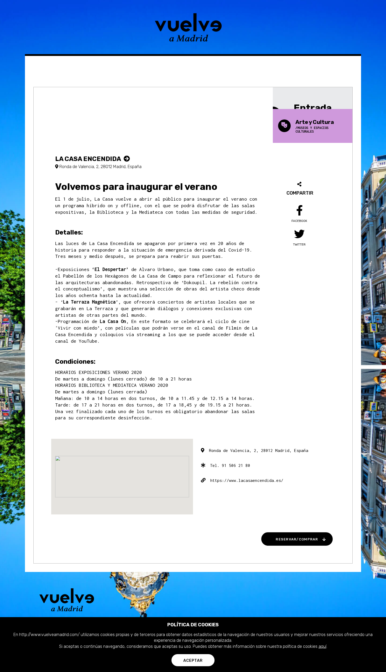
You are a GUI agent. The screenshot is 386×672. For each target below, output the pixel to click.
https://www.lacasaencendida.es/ (244, 480)
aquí (322, 646)
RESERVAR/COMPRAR (297, 539)
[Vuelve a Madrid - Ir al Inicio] (193, 27)
